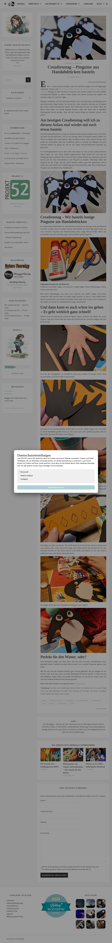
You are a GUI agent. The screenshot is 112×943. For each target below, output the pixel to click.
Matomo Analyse (26, 475)
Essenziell (24, 472)
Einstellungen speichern (56, 487)
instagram (24, 479)
